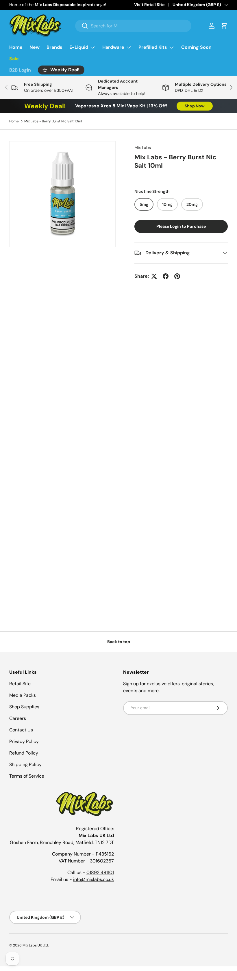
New (34, 47)
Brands (54, 47)
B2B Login (20, 70)
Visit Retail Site (149, 4)
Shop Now (195, 106)
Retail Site (20, 684)
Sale (14, 59)
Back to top (118, 641)
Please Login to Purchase (181, 226)
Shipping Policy (25, 764)
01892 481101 (100, 872)
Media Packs (22, 695)
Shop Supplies (24, 707)
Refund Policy (23, 753)
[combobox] (133, 26)
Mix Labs (142, 147)
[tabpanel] (118, 382)
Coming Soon (196, 47)
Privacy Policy (24, 741)
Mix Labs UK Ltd (35, 945)
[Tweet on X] (154, 276)
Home (16, 47)
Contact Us (21, 730)
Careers (17, 718)
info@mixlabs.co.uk (93, 879)
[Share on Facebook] (165, 276)
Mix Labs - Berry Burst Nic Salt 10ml (53, 121)
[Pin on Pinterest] (177, 276)
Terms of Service (26, 776)
